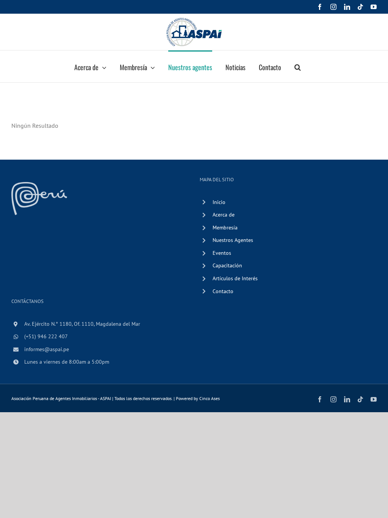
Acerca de (224, 214)
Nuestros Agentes (233, 240)
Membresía (225, 227)
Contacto (223, 291)
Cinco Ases (209, 398)
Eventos (222, 253)
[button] (297, 66)
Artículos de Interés (235, 278)
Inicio (219, 202)
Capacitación (227, 265)
